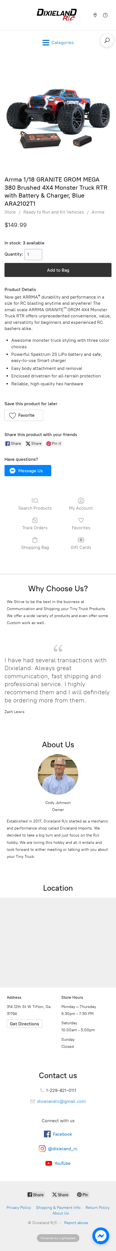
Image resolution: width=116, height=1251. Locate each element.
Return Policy (98, 1207)
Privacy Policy (18, 1207)
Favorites (81, 527)
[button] (24, 415)
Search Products (35, 508)
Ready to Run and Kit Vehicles (53, 212)
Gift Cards (81, 547)
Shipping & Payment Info (58, 1207)
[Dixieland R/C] (56, 15)
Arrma (98, 212)
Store (10, 212)
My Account (81, 508)
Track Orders (35, 527)
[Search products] (107, 40)
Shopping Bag (35, 547)
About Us (60, 1213)
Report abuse (76, 1222)
